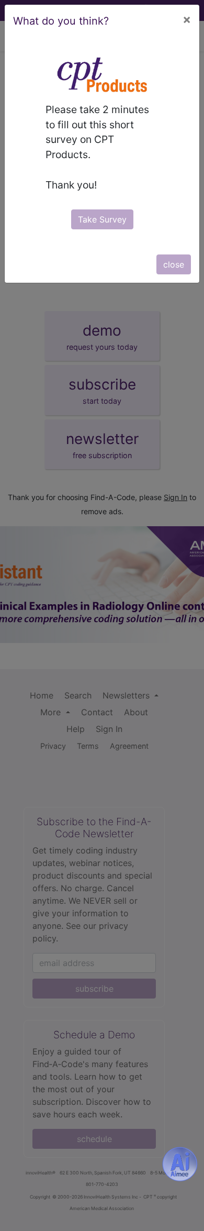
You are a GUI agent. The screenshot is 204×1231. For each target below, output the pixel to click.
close (173, 264)
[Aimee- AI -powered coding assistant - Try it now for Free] (180, 1164)
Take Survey (102, 219)
